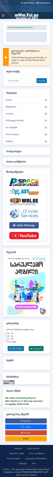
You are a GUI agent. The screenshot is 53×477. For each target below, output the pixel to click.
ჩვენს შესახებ (33, 448)
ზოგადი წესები (13, 458)
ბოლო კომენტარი (37, 453)
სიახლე (26, 100)
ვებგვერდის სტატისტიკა (36, 458)
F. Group (26, 427)
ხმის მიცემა (17, 348)
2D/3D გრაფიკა (26, 134)
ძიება (40, 81)
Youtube (27, 433)
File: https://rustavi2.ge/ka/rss (20, 398)
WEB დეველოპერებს (26, 120)
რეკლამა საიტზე (17, 453)
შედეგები (38, 348)
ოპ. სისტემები (26, 127)
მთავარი (18, 448)
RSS (27, 439)
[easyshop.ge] (24, 192)
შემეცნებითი (26, 107)
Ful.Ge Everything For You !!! (20, 27)
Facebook (27, 421)
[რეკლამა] (26, 286)
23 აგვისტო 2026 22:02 (17, 404)
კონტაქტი (23, 463)
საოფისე (26, 113)
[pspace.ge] (24, 182)
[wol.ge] (24, 201)
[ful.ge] (24, 213)
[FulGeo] (24, 235)
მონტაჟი (26, 141)
